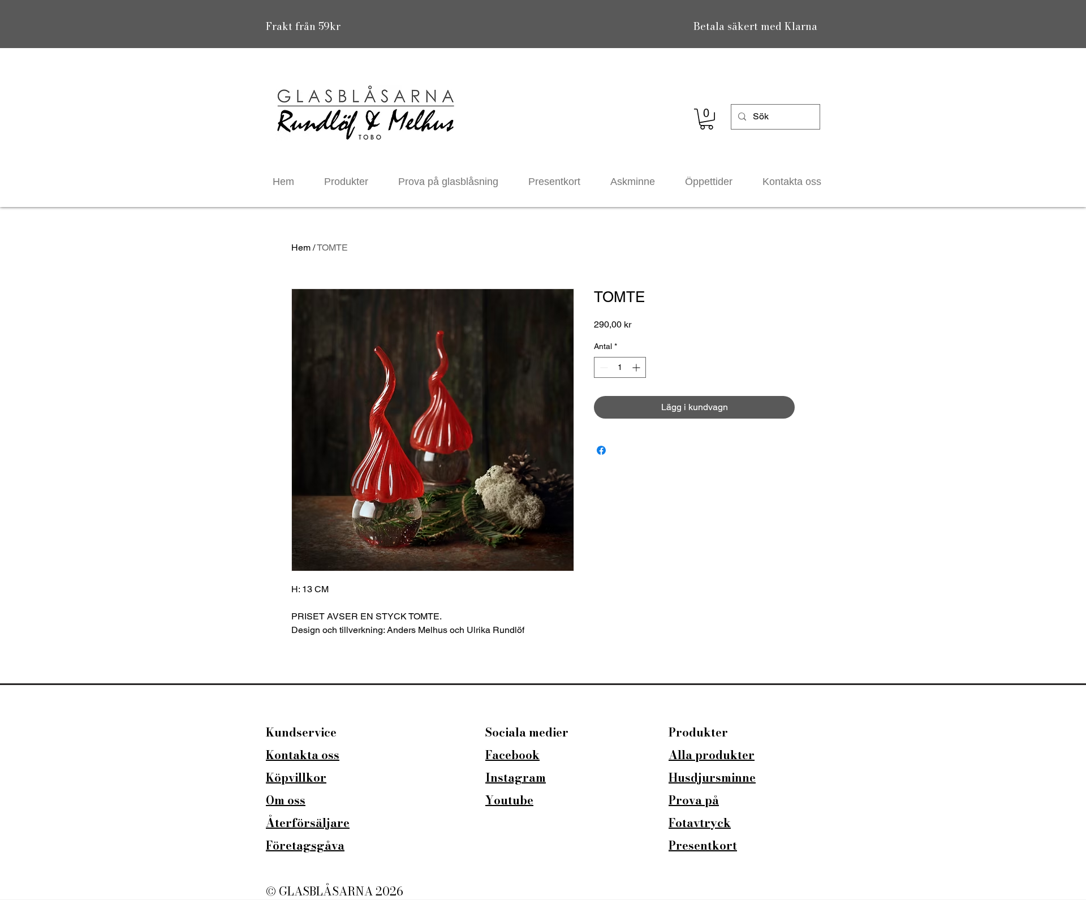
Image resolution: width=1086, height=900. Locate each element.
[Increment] (637, 367)
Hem (301, 247)
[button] (706, 119)
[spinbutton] (620, 367)
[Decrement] (603, 367)
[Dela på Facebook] (601, 450)
